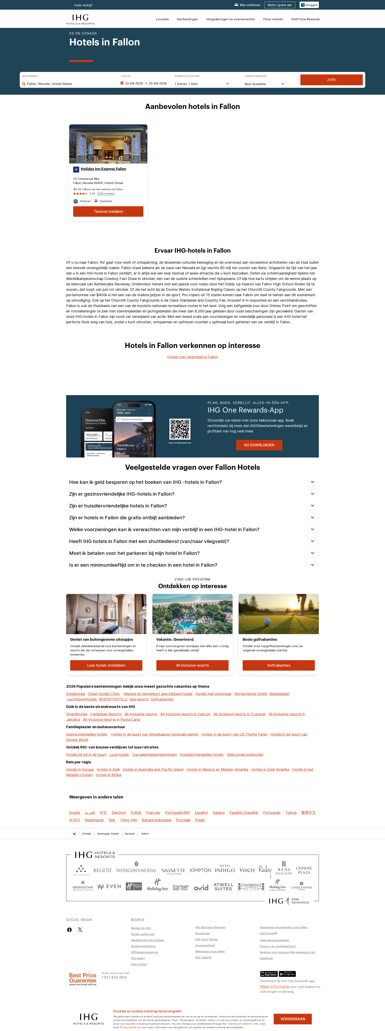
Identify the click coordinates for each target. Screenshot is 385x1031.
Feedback (266, 958)
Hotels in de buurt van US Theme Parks (234, 734)
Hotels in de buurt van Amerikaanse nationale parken (155, 734)
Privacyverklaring (130, 1027)
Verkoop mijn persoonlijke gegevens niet (287, 952)
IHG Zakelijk (203, 957)
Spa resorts (139, 699)
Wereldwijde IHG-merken (147, 940)
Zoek (331, 79)
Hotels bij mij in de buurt (86, 754)
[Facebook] (70, 930)
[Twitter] (80, 930)
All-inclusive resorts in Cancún (185, 714)
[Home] (74, 833)
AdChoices (267, 933)
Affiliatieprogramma (144, 952)
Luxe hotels (119, 754)
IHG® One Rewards (305, 19)
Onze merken (273, 19)
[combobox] (69, 83)
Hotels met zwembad (213, 694)
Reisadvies (202, 933)
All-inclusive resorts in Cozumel (239, 714)
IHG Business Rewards (210, 927)
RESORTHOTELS (113, 699)
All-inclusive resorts (141, 714)
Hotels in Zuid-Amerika (270, 769)
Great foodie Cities (104, 694)
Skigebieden (279, 694)
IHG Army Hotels (206, 939)
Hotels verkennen (143, 934)
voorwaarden (128, 1023)
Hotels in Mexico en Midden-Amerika (217, 769)
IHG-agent (138, 958)
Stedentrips (75, 694)
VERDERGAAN (293, 1019)
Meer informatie (274, 986)
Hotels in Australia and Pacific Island (153, 769)
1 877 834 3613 (114, 977)
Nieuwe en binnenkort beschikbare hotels (158, 694)
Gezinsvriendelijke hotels (86, 734)
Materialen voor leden (210, 951)
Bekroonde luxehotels (245, 754)
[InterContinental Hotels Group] (80, 19)
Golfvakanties (162, 699)
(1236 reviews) (105, 193)
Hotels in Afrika (108, 775)
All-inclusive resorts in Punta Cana (111, 719)
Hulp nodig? (83, 5)
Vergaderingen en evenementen (230, 19)
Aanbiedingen (187, 19)
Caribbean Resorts (106, 714)
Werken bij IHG (141, 928)
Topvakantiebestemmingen (154, 754)
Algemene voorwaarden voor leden (284, 927)
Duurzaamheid (205, 945)
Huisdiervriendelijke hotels (202, 754)
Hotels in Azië (108, 769)
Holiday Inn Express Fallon (103, 169)
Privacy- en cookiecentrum (278, 946)
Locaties (162, 19)
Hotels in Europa (80, 769)
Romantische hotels (250, 694)
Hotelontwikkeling (143, 946)
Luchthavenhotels (82, 699)
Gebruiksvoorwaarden (274, 940)
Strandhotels (76, 714)
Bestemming (30, 76)
